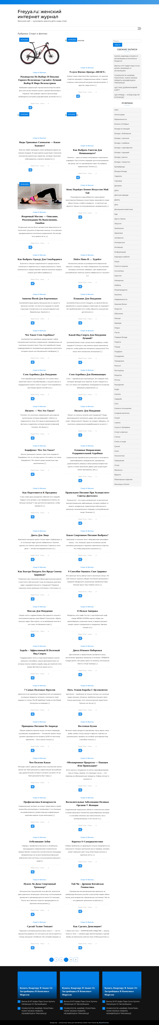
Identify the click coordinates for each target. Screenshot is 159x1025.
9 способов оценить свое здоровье (87, 571)
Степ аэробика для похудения (40, 374)
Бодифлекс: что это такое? (40, 450)
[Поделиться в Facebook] (40, 107)
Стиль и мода (120, 442)
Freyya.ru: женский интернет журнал (39, 14)
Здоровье (118, 233)
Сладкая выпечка (121, 413)
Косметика (119, 271)
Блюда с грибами (121, 143)
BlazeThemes (104, 1022)
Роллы (117, 380)
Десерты (118, 186)
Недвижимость (120, 299)
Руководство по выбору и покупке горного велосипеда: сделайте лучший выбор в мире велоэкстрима (39, 80)
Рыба (116, 389)
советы (117, 423)
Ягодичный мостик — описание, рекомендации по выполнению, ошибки (39, 219)
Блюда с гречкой (121, 138)
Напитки (118, 295)
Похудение (119, 356)
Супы (116, 451)
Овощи (117, 318)
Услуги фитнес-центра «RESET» (87, 72)
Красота (117, 276)
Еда (116, 214)
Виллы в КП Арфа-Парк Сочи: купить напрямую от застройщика (127, 68)
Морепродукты (120, 290)
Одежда (117, 323)
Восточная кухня (87, 726)
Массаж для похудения (40, 611)
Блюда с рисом (121, 157)
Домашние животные (123, 209)
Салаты (117, 394)
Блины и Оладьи (121, 124)
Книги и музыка (121, 266)
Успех (116, 465)
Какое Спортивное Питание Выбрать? (87, 535)
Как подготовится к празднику (39, 492)
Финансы (118, 470)
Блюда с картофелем (123, 148)
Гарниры (118, 181)
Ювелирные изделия (123, 479)
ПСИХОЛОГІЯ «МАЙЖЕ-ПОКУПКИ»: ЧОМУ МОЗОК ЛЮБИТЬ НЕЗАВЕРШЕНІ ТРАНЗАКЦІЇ (38, 1011)
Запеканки (119, 228)
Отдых (117, 328)
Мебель (117, 285)
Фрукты (117, 475)
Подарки (118, 352)
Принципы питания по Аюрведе (40, 726)
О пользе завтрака (87, 611)
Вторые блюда (120, 171)
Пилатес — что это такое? (40, 410)
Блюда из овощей (122, 129)
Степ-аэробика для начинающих (87, 374)
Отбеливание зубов (39, 841)
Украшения (119, 460)
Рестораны (119, 370)
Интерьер (118, 247)
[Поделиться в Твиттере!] (35, 107)
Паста (117, 332)
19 (71, 960)
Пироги (117, 342)
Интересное (119, 242)
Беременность (120, 119)
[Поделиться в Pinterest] (44, 107)
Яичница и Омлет (121, 484)
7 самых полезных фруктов (39, 689)
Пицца (117, 347)
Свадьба (118, 399)
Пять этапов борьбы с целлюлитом (87, 689)
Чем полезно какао (40, 762)
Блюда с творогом (122, 162)
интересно (119, 238)
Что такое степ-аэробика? (40, 335)
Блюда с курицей (121, 152)
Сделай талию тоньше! (40, 926)
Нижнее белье (120, 304)
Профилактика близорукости (40, 802)
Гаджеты (118, 176)
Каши (116, 261)
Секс (116, 404)
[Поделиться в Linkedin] (48, 107)
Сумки (117, 446)
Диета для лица (40, 535)
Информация (120, 252)
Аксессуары (119, 115)
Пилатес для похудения (87, 410)
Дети (116, 190)
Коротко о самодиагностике (87, 841)
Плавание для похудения (87, 298)
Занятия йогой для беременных (40, 298)
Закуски (117, 223)
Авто (116, 110)
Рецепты (118, 375)
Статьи (117, 437)
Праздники (119, 361)
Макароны (119, 280)
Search (117, 45)
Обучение (118, 314)
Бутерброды (119, 167)
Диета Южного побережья (87, 650)
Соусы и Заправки (122, 427)
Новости (118, 309)
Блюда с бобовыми (122, 133)
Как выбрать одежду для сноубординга (40, 259)
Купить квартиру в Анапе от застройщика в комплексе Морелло (126, 58)
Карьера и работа (122, 257)
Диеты (117, 200)
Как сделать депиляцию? (87, 926)
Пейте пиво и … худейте (87, 259)
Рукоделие (119, 385)
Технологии (119, 456)
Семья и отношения (122, 408)
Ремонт (117, 366)
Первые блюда (120, 337)
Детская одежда (121, 195)
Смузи (117, 418)
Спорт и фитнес (121, 432)
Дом (116, 205)
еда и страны (120, 219)
